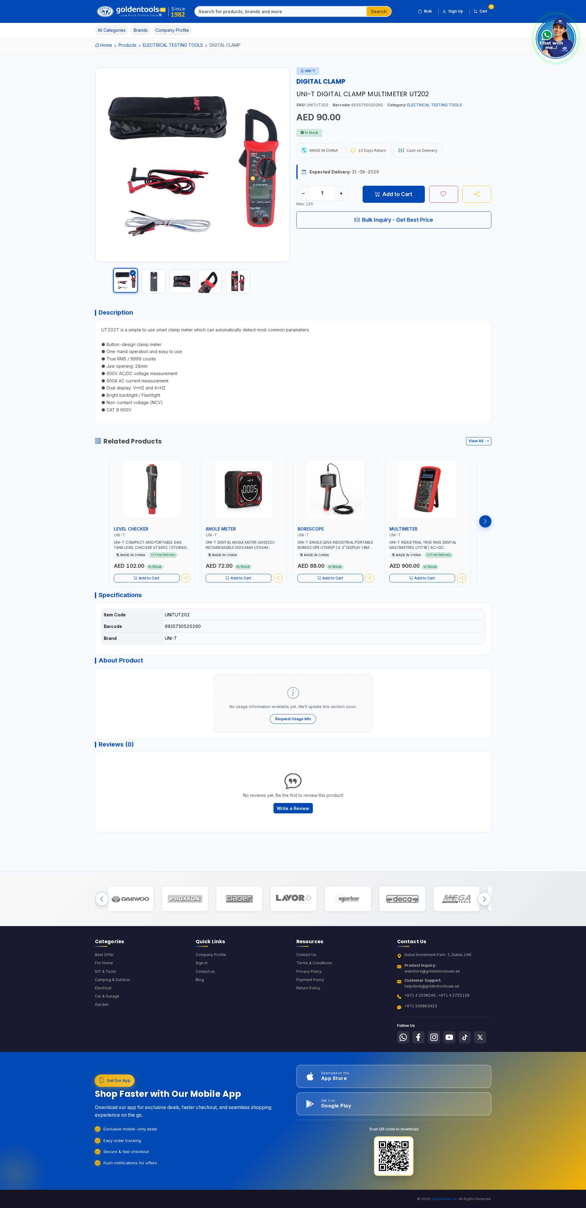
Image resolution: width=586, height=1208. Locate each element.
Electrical (103, 988)
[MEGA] (456, 899)
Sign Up (455, 11)
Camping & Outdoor (113, 979)
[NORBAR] (347, 899)
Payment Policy (310, 979)
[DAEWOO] (130, 899)
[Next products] (485, 521)
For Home (104, 963)
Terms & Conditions (314, 963)
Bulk (428, 11)
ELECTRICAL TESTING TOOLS (173, 45)
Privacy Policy (309, 971)
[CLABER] (239, 899)
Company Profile (211, 954)
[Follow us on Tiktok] (465, 1037)
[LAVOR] (293, 899)
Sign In (202, 963)
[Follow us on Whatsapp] (403, 1037)
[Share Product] (476, 194)
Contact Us (306, 954)
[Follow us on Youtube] (449, 1037)
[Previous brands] (102, 899)
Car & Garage (107, 996)
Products (127, 45)
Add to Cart (397, 194)
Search (379, 11)
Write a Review (293, 808)
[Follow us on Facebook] (418, 1037)
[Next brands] (484, 899)
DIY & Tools (105, 971)
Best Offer (104, 954)
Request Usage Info (293, 719)
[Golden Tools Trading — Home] (141, 11)
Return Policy (308, 988)
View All (476, 441)
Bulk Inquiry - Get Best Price (397, 220)
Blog (200, 979)
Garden (102, 1004)
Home (106, 45)
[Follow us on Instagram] (434, 1037)
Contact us (205, 971)
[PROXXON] (184, 899)
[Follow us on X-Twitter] (480, 1037)
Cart (485, 10)
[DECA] (402, 899)
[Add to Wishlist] (443, 194)
